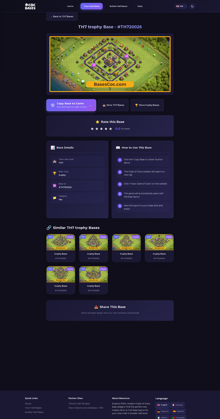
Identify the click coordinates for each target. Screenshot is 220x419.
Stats (140, 6)
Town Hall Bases (92, 6)
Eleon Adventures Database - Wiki (85, 408)
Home (70, 6)
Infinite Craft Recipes (79, 403)
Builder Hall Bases (118, 6)
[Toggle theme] (192, 6)
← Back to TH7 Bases (62, 16)
